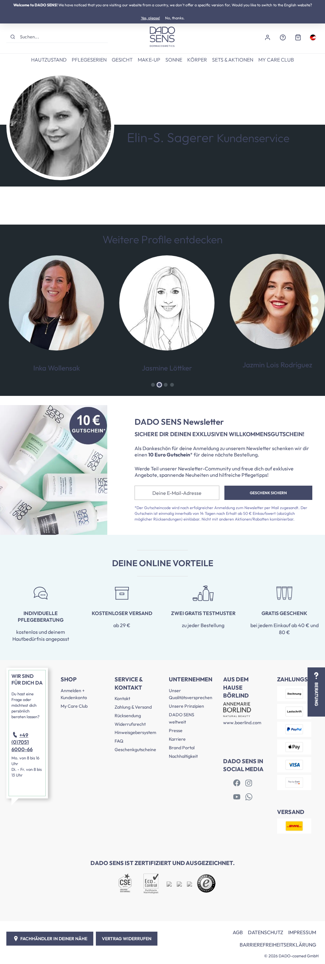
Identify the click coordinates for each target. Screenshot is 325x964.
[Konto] (267, 37)
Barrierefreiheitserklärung (278, 944)
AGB (238, 932)
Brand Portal (182, 748)
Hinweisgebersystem (135, 732)
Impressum (302, 932)
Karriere (177, 739)
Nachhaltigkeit (183, 756)
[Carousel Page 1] (153, 385)
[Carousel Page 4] (172, 385)
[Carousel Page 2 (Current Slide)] (159, 385)
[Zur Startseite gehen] (162, 37)
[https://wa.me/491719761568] (248, 797)
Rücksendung (128, 715)
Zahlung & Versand (133, 707)
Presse (175, 730)
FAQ (119, 741)
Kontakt (122, 698)
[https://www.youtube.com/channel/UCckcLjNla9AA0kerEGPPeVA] (236, 797)
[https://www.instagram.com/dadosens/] (248, 783)
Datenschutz (265, 932)
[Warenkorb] (298, 37)
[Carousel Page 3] (166, 385)
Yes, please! (150, 18)
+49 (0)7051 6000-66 (22, 742)
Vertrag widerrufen (126, 938)
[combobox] (63, 37)
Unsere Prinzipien (186, 706)
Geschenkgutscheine (135, 749)
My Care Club (74, 706)
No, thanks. (174, 18)
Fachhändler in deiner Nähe (53, 938)
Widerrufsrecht (130, 724)
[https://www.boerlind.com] (236, 783)
